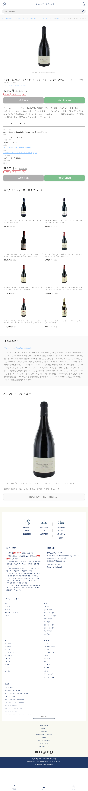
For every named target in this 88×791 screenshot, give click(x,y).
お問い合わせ (44, 725)
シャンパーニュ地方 (50, 616)
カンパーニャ (9, 655)
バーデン (7, 668)
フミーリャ (47, 664)
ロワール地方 (48, 619)
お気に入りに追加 (64, 100)
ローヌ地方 (47, 622)
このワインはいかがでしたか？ (15, 85)
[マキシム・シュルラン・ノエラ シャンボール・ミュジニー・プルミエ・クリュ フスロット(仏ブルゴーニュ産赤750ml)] (23, 240)
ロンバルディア (9, 652)
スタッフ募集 (44, 743)
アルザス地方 (48, 631)
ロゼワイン (8, 615)
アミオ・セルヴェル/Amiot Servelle (17, 148)
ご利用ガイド (44, 728)
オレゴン (46, 671)
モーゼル (7, 671)
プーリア (7, 658)
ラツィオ (7, 649)
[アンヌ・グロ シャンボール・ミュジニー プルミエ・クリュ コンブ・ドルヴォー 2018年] (23, 207)
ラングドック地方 (49, 625)
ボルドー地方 (48, 610)
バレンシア (47, 655)
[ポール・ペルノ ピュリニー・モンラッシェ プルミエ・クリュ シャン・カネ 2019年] (64, 307)
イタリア (7, 640)
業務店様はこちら (44, 746)
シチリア (7, 661)
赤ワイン (59, 18)
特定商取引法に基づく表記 (44, 734)
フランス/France (10, 153)
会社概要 (44, 737)
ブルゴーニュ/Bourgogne (26, 153)
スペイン (46, 640)
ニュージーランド (49, 677)
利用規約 (44, 731)
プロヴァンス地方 (49, 628)
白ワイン (7, 609)
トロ (45, 661)
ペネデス (46, 649)
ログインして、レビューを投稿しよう (44, 497)
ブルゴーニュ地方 (49, 613)
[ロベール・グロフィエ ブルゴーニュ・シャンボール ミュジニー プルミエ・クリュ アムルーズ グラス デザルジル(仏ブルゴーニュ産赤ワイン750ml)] (23, 307)
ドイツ (7, 665)
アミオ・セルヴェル (49, 18)
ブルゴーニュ (38, 18)
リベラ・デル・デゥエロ (51, 646)
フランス (29, 18)
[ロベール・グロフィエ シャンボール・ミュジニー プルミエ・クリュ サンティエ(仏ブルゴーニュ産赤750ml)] (23, 274)
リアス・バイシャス (50, 652)
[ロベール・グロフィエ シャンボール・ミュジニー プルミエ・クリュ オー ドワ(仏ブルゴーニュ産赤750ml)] (64, 240)
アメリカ (46, 668)
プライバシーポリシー (44, 740)
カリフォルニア (48, 674)
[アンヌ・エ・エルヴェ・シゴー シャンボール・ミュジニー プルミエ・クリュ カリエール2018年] (64, 207)
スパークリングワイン (11, 612)
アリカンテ (47, 658)
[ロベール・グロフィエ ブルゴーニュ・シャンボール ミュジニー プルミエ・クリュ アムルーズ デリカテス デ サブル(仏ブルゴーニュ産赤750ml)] (64, 274)
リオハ (46, 643)
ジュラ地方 (47, 634)
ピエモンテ (8, 646)
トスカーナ (8, 643)
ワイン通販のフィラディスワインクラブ (13, 18)
